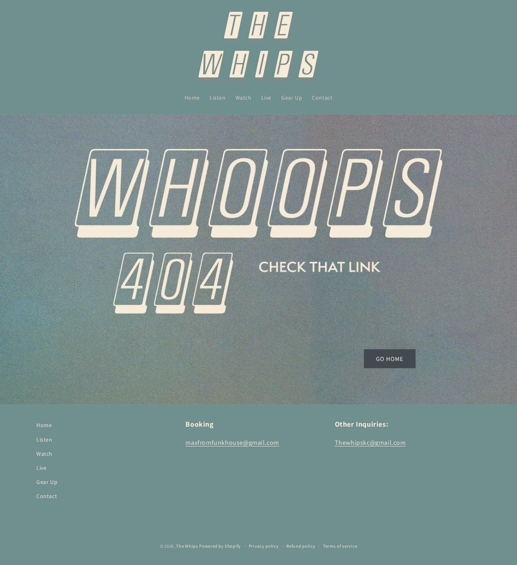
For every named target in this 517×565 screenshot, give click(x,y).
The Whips (187, 546)
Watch (44, 453)
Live (41, 467)
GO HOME (390, 359)
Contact (46, 496)
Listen (44, 439)
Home (44, 425)
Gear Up (46, 482)
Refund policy (300, 546)
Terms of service (340, 546)
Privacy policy (264, 546)
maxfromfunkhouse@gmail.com (232, 442)
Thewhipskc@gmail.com (370, 442)
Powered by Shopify (220, 546)
